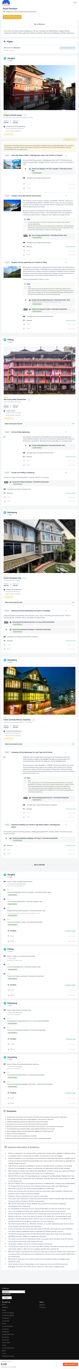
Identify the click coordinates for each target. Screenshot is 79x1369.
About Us (42, 1305)
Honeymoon (5, 1318)
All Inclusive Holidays (8, 1315)
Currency (5, 1288)
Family (4, 1324)
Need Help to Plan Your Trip (12, 17)
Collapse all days (69, 139)
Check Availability (70, 1364)
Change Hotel (9, 134)
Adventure (5, 1307)
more (37, 773)
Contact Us (43, 1307)
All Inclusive (5, 1329)
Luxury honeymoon (7, 1326)
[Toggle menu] (75, 3)
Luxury (4, 1310)
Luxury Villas (5, 1321)
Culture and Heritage (8, 1313)
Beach (4, 1305)
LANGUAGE (6, 1294)
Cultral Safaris (6, 1343)
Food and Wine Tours (8, 1334)
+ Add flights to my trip (67, 48)
